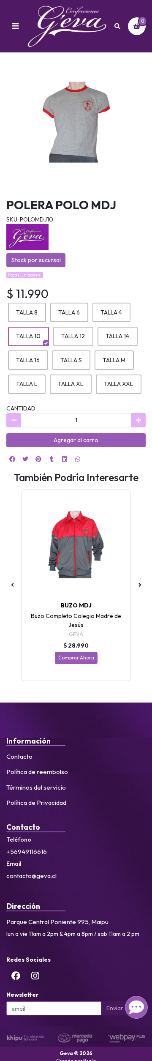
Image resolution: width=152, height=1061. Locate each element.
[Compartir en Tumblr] (51, 459)
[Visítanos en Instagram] (35, 976)
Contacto (19, 756)
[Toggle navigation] (15, 26)
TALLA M (114, 360)
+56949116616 (26, 852)
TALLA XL (70, 384)
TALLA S (71, 360)
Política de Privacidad (36, 802)
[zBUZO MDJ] (76, 544)
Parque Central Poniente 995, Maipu (57, 922)
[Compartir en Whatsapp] (78, 459)
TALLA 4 (111, 312)
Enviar (114, 1008)
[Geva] (66, 26)
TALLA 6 (69, 312)
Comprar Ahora (76, 658)
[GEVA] (27, 236)
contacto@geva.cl (31, 876)
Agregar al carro (76, 440)
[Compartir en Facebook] (12, 459)
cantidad (20, 408)
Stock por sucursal (36, 260)
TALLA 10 (28, 336)
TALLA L (26, 384)
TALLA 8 (27, 312)
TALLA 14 (117, 336)
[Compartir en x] (25, 459)
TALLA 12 (73, 336)
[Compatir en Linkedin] (65, 459)
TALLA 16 (28, 360)
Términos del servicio (36, 787)
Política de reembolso (37, 772)
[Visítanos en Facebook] (16, 976)
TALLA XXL (118, 384)
